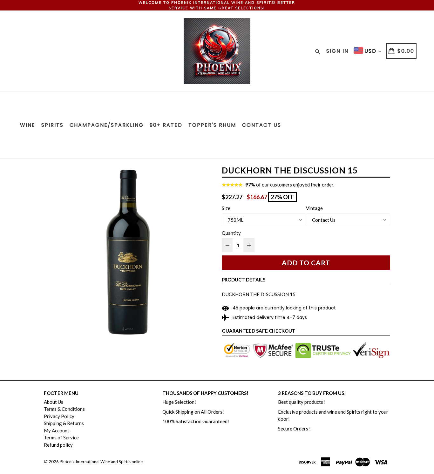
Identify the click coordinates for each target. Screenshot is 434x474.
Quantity (231, 233)
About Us (53, 402)
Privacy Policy (59, 416)
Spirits (52, 125)
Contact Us (261, 125)
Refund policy (58, 445)
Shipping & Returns (64, 423)
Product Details (243, 279)
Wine (27, 125)
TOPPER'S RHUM (212, 125)
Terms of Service (61, 437)
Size (226, 208)
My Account (56, 430)
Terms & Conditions (64, 409)
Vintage (314, 208)
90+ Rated (166, 125)
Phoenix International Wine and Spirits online (101, 461)
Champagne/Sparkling (107, 125)
